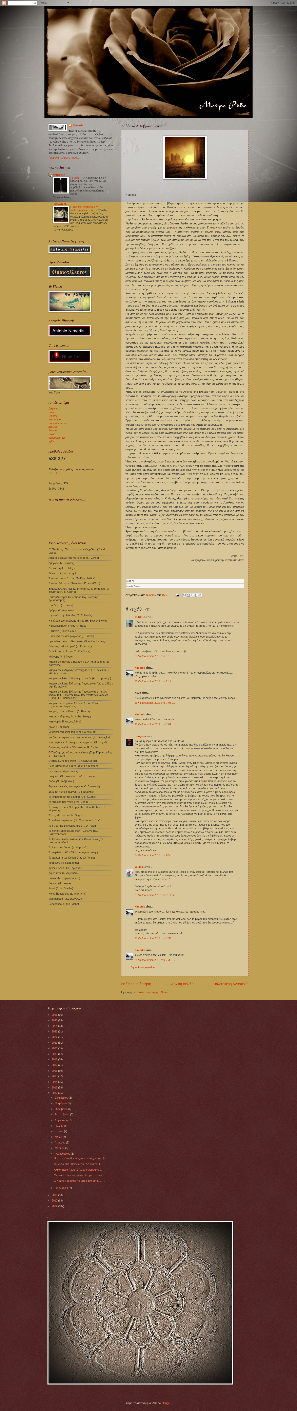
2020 (55, 1048)
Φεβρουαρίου (63, 1153)
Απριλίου (60, 1142)
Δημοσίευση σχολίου (143, 967)
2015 (55, 1076)
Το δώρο (75, 178)
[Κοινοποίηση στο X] (192, 595)
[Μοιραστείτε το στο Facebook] (196, 595)
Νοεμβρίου (61, 1103)
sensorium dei (56, 437)
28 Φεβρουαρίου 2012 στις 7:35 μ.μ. (155, 959)
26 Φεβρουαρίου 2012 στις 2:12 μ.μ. (155, 681)
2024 (55, 1025)
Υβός (51, 441)
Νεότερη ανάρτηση (136, 984)
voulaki (139, 866)
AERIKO (140, 617)
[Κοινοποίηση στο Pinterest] (200, 595)
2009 (55, 1206)
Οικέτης (52, 415)
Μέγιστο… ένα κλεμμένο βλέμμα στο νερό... (80, 1175)
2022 (55, 1037)
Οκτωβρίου (61, 1109)
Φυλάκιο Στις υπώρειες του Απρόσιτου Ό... (79, 1164)
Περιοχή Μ (59, 203)
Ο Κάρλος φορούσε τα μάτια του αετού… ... (79, 1180)
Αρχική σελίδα (182, 984)
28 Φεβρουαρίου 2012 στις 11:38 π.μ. (156, 895)
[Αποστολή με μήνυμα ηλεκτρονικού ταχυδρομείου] (184, 595)
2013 (55, 1087)
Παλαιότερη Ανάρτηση (231, 984)
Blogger (165, 1403)
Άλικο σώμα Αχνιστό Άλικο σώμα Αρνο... (78, 1169)
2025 (55, 1020)
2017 (55, 1065)
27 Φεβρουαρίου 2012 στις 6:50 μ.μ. (155, 855)
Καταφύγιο (54, 419)
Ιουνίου (59, 1131)
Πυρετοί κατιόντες (58, 423)
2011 (55, 1195)
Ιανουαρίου (62, 1187)
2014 (55, 1081)
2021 (55, 1042)
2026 (55, 1014)
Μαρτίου (60, 1148)
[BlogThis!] (188, 595)
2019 (55, 1054)
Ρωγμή (52, 430)
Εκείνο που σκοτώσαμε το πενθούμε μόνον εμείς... (84, 209)
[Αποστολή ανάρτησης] (177, 595)
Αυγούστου (61, 1120)
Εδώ (51, 412)
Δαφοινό (53, 408)
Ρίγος (51, 434)
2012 (55, 1093)
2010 (55, 1200)
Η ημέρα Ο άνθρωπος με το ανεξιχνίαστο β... (80, 1158)
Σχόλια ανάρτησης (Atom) (152, 992)
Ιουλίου (59, 1125)
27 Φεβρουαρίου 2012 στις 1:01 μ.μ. (155, 724)
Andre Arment (134, 586)
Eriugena (140, 736)
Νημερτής (59, 174)
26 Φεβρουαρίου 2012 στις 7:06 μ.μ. (155, 702)
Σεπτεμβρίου (62, 1114)
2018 (55, 1059)
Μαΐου (59, 1136)
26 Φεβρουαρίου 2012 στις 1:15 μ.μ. (155, 656)
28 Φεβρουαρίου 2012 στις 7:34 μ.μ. (155, 938)
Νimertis (140, 667)
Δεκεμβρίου (62, 1097)
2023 (55, 1031)
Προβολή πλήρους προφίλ (63, 157)
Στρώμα (52, 426)
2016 (55, 1070)
